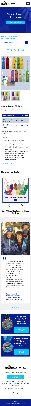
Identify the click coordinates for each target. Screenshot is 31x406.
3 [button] (16, 307)
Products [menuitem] (4, 36)
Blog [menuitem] (17, 372)
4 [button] (18, 307)
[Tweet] (15, 51)
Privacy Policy (15, 401)
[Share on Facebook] (11, 51)
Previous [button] (2, 73)
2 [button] (14, 307)
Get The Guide (21, 330)
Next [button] (28, 73)
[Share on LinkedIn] (19, 51)
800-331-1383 (10, 381)
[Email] (8, 51)
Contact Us (15, 377)
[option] (15, 73)
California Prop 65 (8, 163)
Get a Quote (15, 22)
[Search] (26, 42)
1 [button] (12, 307)
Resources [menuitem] (23, 372)
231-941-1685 (19, 381)
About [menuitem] (13, 372)
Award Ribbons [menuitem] (13, 36)
